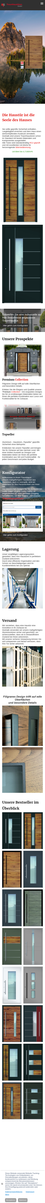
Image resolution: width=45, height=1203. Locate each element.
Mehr (7, 1195)
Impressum (30, 1192)
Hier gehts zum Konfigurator (15, 535)
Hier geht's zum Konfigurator (15, 325)
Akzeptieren (10, 1200)
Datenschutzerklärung (13, 1192)
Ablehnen (23, 1200)
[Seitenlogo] (11, 5)
